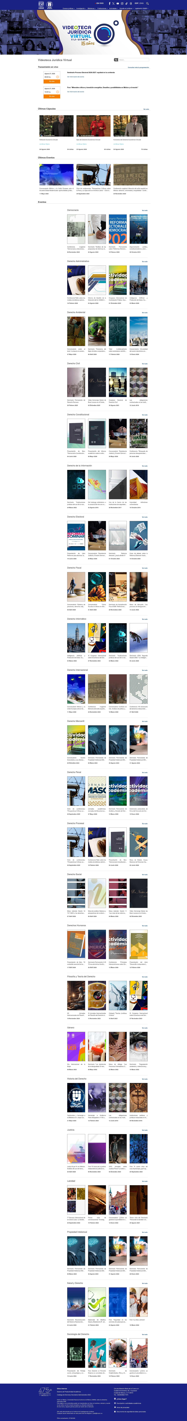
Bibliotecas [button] (91, 8)
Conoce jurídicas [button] (68, 8)
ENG (142, 3)
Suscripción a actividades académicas (129, 1403)
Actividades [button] (113, 8)
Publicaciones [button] (102, 8)
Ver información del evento (75, 77)
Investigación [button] (80, 8)
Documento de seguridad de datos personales (131, 1412)
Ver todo (146, 109)
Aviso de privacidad (123, 1407)
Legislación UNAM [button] (141, 8)
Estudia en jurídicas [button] (126, 8)
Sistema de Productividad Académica (69, 1392)
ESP (136, 3)
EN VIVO (100, 3)
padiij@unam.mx (97, 1413)
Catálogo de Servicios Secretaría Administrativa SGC (74, 1395)
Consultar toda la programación (138, 67)
